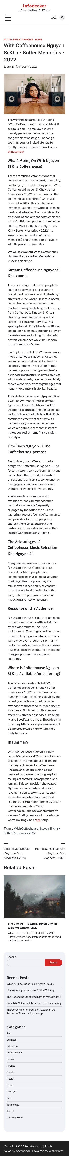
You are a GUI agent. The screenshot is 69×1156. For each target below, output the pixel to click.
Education (12, 1046)
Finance (11, 1065)
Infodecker (34, 6)
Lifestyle (11, 1091)
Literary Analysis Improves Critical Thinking (31, 990)
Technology (13, 1104)
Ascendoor (23, 1151)
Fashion (11, 1059)
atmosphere (16, 151)
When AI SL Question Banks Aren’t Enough (30, 983)
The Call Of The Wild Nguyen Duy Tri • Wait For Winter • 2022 (33, 925)
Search (11, 957)
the (38, 820)
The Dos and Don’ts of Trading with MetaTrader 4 (34, 996)
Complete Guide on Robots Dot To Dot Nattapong (34, 1003)
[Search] (62, 18)
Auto (7, 39)
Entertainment (22, 39)
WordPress (55, 1151)
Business (11, 1039)
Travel (10, 1111)
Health (10, 1078)
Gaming (11, 1072)
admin (10, 66)
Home (38, 39)
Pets (9, 1098)
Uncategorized (15, 1117)
